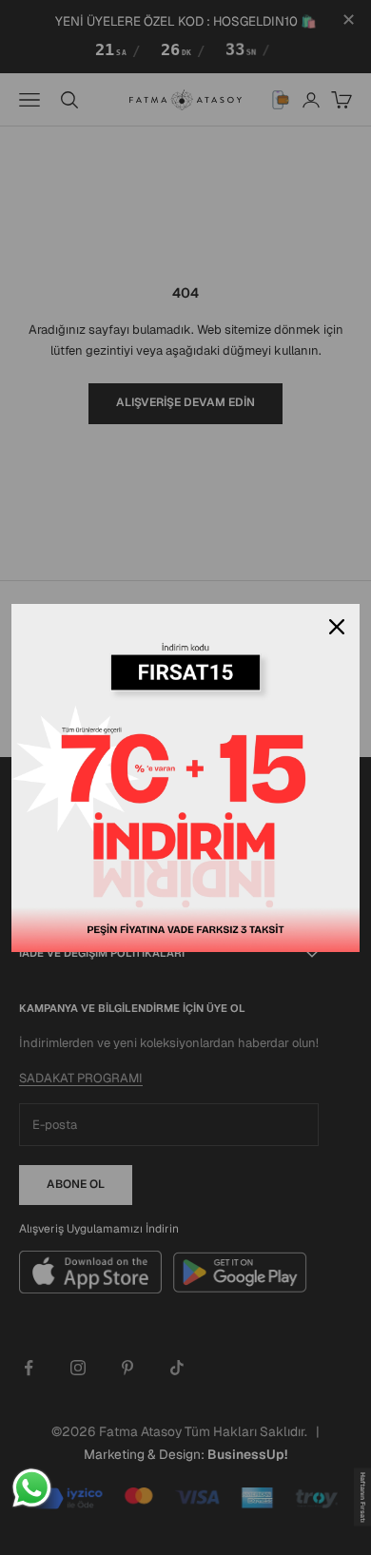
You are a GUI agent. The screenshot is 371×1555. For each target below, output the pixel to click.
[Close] (337, 627)
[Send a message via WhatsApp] (32, 1488)
